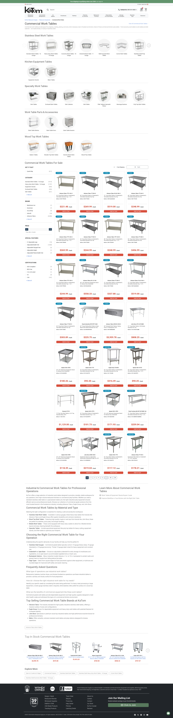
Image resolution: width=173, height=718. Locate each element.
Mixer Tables (51, 80)
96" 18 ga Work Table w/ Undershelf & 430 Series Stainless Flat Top (137, 239)
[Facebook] (135, 714)
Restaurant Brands (50, 698)
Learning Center (71, 708)
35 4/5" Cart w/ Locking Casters (76, 657)
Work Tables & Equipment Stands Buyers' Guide (117, 495)
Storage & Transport (121, 15)
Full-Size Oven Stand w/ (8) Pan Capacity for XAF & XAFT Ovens (138, 657)
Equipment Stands (33, 80)
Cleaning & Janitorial (85, 15)
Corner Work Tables (121, 54)
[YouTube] (147, 714)
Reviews (89, 708)
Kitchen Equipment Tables (38, 61)
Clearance (142, 15)
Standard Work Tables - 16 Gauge (33, 54)
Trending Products (50, 708)
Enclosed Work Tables (51, 104)
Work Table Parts (51, 130)
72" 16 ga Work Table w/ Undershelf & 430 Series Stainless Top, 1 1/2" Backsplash (137, 284)
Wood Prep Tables (86, 155)
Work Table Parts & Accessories (41, 112)
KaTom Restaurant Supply (31, 20)
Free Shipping (120, 167)
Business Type (132, 15)
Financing (69, 701)
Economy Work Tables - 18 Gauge (69, 54)
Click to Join (130, 705)
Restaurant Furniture (96, 15)
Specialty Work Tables (36, 86)
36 (111, 477)
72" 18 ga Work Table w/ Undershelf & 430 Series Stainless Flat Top (113, 283)
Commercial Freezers (50, 673)
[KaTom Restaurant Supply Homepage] (33, 10)
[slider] (26, 229)
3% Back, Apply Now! (142, 4)
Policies (68, 706)
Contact (89, 701)
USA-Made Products (51, 706)
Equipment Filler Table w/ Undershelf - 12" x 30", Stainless (137, 457)
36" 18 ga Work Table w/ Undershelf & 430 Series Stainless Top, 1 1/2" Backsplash (65, 197)
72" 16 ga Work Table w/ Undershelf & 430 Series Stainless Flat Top (113, 196)
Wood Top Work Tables (37, 136)
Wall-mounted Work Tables (104, 54)
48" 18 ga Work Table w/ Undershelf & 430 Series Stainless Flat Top (89, 196)
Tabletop (74, 15)
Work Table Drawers (68, 130)
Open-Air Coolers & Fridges (33, 673)
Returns (68, 698)
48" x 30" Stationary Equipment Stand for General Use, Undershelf (89, 283)
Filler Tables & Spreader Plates (104, 105)
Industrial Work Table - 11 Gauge (86, 54)
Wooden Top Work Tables (51, 155)
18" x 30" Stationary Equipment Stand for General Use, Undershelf (113, 414)
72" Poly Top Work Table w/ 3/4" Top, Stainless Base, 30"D (65, 414)
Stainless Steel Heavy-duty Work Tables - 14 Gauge (93, 673)
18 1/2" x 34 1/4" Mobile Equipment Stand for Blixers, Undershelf (97, 657)
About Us (90, 696)
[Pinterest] (141, 714)
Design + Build (49, 696)
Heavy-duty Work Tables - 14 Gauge (51, 54)
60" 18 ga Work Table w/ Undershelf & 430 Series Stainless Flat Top (65, 327)
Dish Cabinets (69, 104)
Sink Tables (86, 104)
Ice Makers (53, 15)
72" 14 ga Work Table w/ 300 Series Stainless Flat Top (136, 327)
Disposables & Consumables (109, 15)
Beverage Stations (122, 104)
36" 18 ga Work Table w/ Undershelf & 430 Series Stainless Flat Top (89, 239)
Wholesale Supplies (51, 701)
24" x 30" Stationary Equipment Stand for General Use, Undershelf (65, 370)
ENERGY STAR (49, 703)
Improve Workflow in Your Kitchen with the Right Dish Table (120, 498)
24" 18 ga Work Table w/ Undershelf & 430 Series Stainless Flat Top (89, 370)
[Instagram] (144, 714)
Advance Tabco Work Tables (34, 627)
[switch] (115, 167)
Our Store (90, 703)
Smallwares (63, 15)
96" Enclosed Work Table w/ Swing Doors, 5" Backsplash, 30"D (112, 327)
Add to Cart (65, 211)
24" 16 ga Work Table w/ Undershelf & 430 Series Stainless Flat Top (113, 370)
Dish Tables (33, 104)
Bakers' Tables (34, 155)
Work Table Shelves (33, 130)
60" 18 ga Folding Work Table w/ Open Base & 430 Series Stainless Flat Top (89, 327)
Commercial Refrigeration (42, 15)
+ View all (29, 194)
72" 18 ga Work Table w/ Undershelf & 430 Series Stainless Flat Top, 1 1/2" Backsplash (137, 415)
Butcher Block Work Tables (68, 155)
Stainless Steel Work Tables (39, 35)
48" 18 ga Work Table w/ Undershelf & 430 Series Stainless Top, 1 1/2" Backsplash (65, 240)
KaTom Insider (91, 706)
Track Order (69, 696)
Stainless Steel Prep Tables (139, 54)
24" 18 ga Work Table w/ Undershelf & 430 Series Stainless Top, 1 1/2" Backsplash (137, 371)
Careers (89, 698)
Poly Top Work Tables (139, 104)
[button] (141, 10)
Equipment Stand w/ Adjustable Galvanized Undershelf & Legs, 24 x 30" (89, 457)
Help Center (29, 4)
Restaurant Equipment (30, 15)
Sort (138, 167)
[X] (138, 714)
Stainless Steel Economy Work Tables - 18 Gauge (39, 678)
